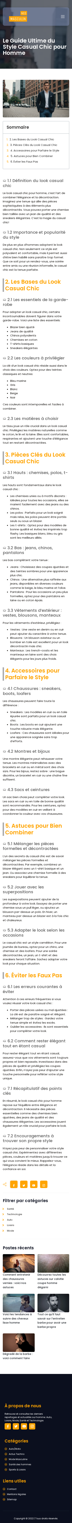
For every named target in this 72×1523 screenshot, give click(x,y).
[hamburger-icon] (62, 16)
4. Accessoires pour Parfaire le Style (34, 150)
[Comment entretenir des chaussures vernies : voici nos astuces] (19, 1263)
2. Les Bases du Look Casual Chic (32, 139)
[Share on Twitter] (24, 1185)
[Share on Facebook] (14, 1185)
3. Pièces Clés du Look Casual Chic (33, 145)
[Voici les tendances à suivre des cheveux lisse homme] (19, 1303)
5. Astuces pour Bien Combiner (32, 156)
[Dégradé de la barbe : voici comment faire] (19, 1342)
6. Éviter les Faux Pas (24, 162)
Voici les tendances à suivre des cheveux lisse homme (17, 1318)
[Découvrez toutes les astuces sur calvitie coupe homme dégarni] (53, 1263)
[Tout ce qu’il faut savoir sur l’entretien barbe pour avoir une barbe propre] (53, 1303)
